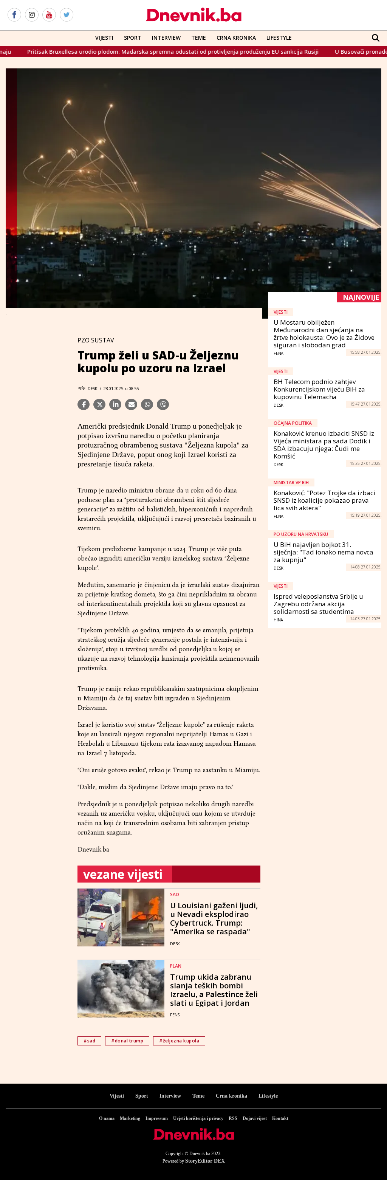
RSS (233, 1118)
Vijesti (104, 37)
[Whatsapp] (147, 404)
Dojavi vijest (255, 1118)
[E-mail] (131, 404)
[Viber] (163, 404)
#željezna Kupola (179, 1041)
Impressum (157, 1118)
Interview (166, 37)
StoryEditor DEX (205, 1161)
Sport (132, 37)
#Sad (89, 1041)
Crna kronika (231, 1096)
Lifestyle (279, 37)
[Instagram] (32, 15)
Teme (198, 37)
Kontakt (280, 1118)
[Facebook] (14, 15)
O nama (107, 1118)
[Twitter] (66, 15)
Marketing (130, 1118)
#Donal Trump (127, 1041)
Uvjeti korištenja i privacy (198, 1118)
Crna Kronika (236, 37)
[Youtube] (49, 15)
